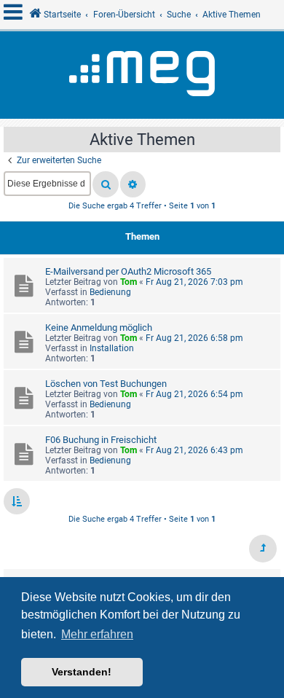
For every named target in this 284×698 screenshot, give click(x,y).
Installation (112, 348)
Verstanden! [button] (81, 672)
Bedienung (110, 292)
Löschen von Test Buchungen (106, 383)
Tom (128, 282)
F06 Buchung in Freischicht (101, 439)
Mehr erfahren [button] (97, 634)
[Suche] (105, 184)
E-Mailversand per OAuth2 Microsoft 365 (128, 271)
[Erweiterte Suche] (133, 184)
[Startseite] (142, 75)
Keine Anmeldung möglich (98, 327)
